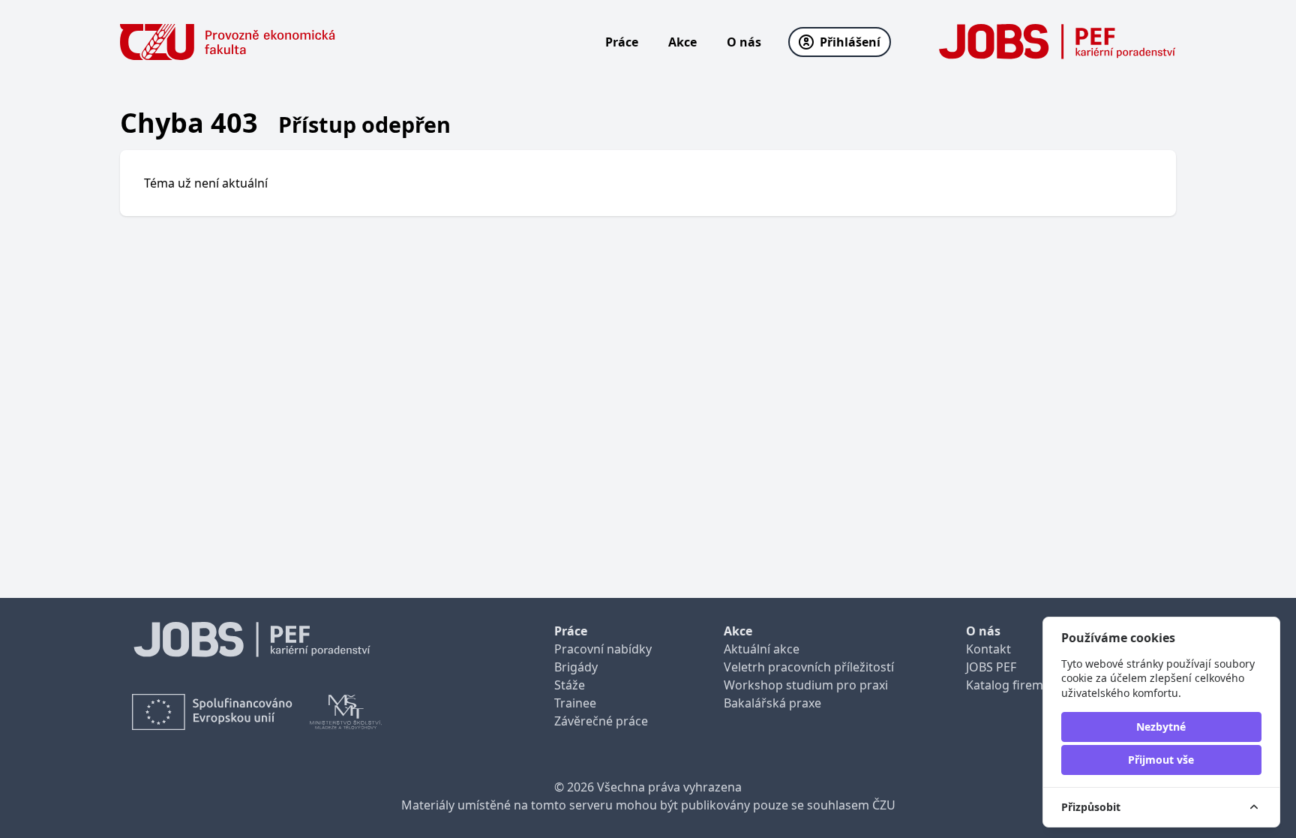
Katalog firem (1004, 685)
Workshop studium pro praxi (806, 685)
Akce (682, 42)
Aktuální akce (762, 649)
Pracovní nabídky (603, 649)
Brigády (576, 667)
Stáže (569, 685)
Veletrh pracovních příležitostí (809, 667)
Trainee (575, 703)
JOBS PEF (991, 667)
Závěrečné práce (601, 721)
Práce (621, 42)
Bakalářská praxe (772, 703)
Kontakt (988, 649)
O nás (744, 42)
